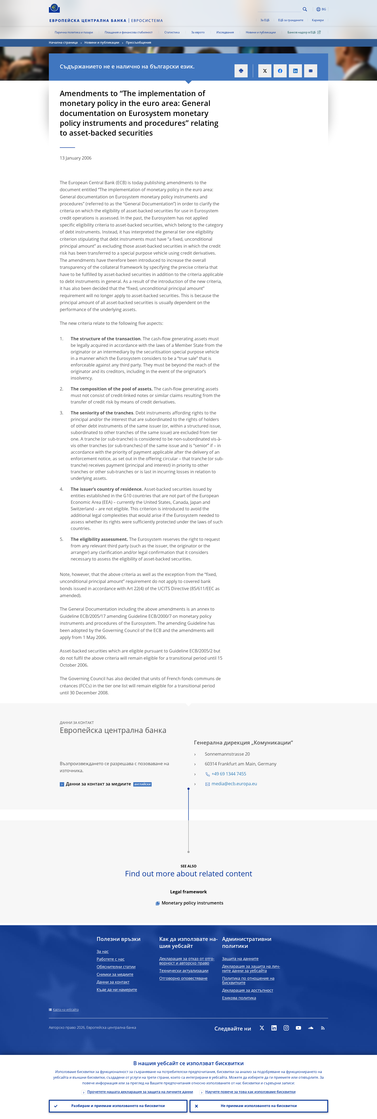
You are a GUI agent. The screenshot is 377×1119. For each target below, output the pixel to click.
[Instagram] (286, 1028)
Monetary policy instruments (192, 903)
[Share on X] (264, 70)
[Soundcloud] (310, 1028)
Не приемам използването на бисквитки (259, 1106)
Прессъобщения (138, 42)
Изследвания (225, 32)
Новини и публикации (261, 32)
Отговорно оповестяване (183, 979)
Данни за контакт (113, 982)
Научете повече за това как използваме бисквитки (250, 1092)
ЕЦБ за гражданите (290, 20)
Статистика (172, 32)
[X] (262, 1028)
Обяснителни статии (116, 967)
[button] (313, 9)
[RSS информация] (323, 1028)
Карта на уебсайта (66, 1009)
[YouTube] (298, 1028)
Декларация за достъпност (247, 991)
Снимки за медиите (115, 975)
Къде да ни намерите (117, 990)
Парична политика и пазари (74, 32)
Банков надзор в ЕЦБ (302, 32)
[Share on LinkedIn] (295, 70)
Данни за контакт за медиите (98, 784)
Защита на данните (240, 959)
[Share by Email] (310, 70)
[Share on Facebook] (280, 70)
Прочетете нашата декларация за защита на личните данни (140, 1092)
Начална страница (63, 42)
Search (304, 9)
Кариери (318, 20)
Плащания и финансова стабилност (129, 32)
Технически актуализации (183, 971)
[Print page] (241, 70)
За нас (103, 952)
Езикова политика (239, 998)
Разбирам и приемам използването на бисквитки (118, 1106)
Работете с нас (111, 959)
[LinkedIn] (274, 1028)
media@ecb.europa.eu (234, 784)
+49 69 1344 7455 (229, 774)
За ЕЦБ (264, 20)
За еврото (198, 32)
